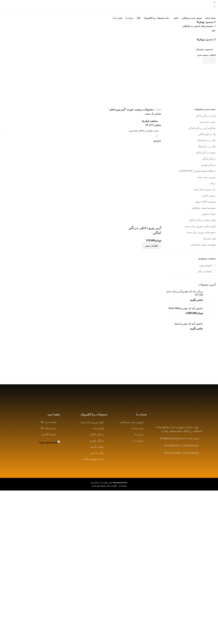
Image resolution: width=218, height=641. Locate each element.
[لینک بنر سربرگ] (109, 320)
